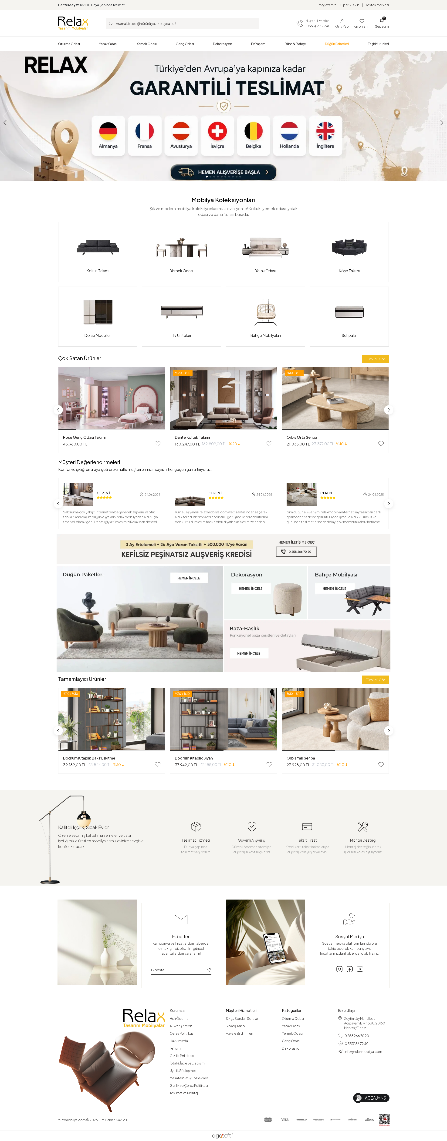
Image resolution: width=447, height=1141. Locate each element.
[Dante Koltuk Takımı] (223, 398)
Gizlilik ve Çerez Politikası (189, 1085)
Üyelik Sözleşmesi (183, 1070)
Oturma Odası (293, 1018)
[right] (389, 409)
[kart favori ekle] (157, 444)
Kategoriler (291, 1010)
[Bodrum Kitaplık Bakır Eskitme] (111, 719)
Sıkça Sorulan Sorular (242, 1018)
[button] (69, 44)
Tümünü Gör (375, 359)
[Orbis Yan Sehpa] (335, 719)
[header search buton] (110, 23)
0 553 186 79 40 (357, 1043)
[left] (58, 409)
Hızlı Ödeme (179, 1018)
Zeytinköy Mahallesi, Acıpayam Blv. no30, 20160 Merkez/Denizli (364, 1023)
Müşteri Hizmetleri (241, 1010)
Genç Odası (291, 1041)
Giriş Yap (342, 26)
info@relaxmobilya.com (363, 1051)
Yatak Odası (291, 1026)
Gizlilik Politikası (182, 1056)
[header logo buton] (73, 23)
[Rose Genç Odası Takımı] (111, 398)
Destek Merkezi (377, 5)
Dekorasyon (291, 1048)
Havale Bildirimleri (239, 1033)
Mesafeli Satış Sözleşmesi (189, 1078)
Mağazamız (327, 5)
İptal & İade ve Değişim (187, 1063)
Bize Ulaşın (347, 1010)
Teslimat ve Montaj (184, 1093)
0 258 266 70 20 (357, 1036)
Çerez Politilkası (182, 1033)
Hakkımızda (179, 1041)
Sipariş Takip (235, 1026)
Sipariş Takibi (350, 5)
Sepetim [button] (382, 23)
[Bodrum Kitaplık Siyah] (223, 719)
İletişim (175, 1048)
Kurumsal (177, 1010)
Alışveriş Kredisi (181, 1026)
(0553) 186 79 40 (318, 26)
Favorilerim (361, 26)
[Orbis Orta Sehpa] (335, 398)
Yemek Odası (292, 1033)
